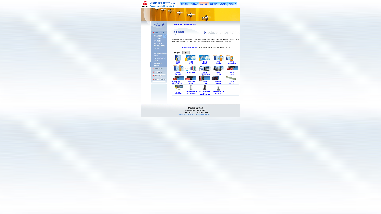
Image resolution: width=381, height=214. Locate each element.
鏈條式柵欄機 (191, 72)
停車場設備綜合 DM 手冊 (189, 47)
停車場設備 (177, 53)
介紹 (186, 53)
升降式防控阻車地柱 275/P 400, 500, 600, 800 (205, 93)
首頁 (180, 24)
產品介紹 (186, 24)
